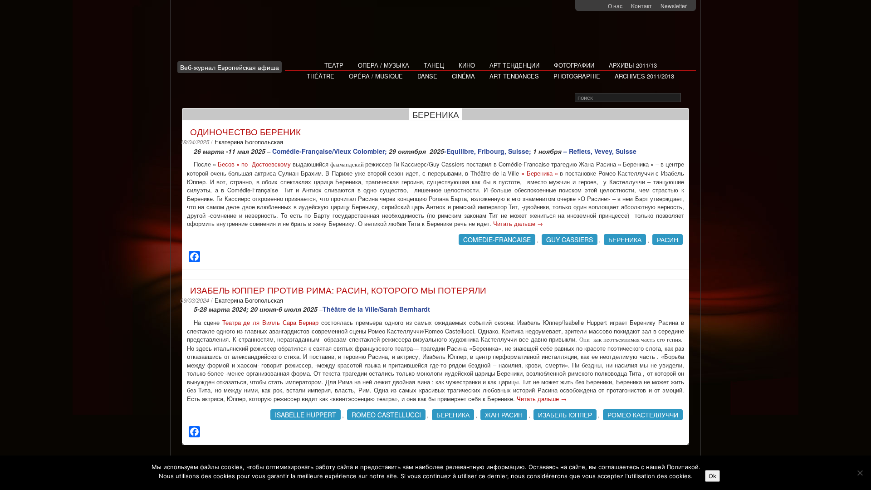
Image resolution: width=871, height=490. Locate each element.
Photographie (576, 76)
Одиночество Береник (245, 131)
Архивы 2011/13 (633, 65)
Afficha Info (232, 34)
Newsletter (674, 6)
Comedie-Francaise (497, 239)
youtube (599, 6)
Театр (333, 65)
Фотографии (574, 65)
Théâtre (320, 76)
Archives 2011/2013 (644, 76)
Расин (667, 239)
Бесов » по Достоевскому (254, 164)
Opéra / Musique (376, 76)
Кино (467, 65)
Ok (712, 476)
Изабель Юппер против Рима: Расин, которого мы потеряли (338, 290)
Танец (434, 65)
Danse (427, 76)
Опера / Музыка (383, 65)
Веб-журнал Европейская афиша (229, 67)
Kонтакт (641, 6)
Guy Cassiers (569, 239)
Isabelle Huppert (305, 414)
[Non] (859, 472)
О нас (615, 6)
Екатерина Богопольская (249, 141)
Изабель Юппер (565, 414)
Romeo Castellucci (386, 414)
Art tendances (514, 76)
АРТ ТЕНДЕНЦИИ (514, 65)
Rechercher (687, 98)
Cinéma (463, 76)
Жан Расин (504, 414)
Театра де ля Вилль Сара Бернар (270, 322)
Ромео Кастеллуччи (642, 414)
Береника (624, 239)
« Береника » (539, 173)
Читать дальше (518, 223)
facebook (587, 6)
